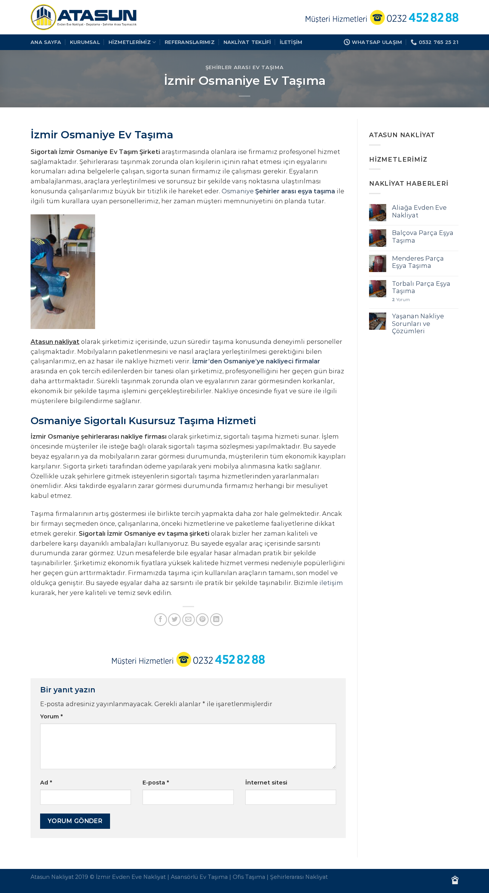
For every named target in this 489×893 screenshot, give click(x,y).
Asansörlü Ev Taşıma (199, 877)
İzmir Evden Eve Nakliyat (131, 877)
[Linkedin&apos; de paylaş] (216, 619)
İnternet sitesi (266, 782)
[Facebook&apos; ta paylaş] (160, 619)
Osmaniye (278, 191)
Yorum (51, 716)
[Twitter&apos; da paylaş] (174, 619)
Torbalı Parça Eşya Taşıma (421, 287)
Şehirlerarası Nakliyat (299, 877)
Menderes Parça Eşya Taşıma (418, 262)
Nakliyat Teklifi (247, 42)
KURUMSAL (85, 42)
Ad (46, 782)
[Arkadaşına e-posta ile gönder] (188, 619)
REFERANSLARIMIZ (190, 42)
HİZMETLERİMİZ (129, 42)
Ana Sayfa (46, 42)
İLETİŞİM (291, 42)
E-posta (155, 782)
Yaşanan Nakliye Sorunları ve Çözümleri (418, 324)
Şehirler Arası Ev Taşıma (245, 67)
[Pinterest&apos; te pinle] (202, 619)
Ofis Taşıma (249, 877)
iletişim (331, 583)
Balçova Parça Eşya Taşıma (422, 236)
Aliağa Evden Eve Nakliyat (419, 211)
